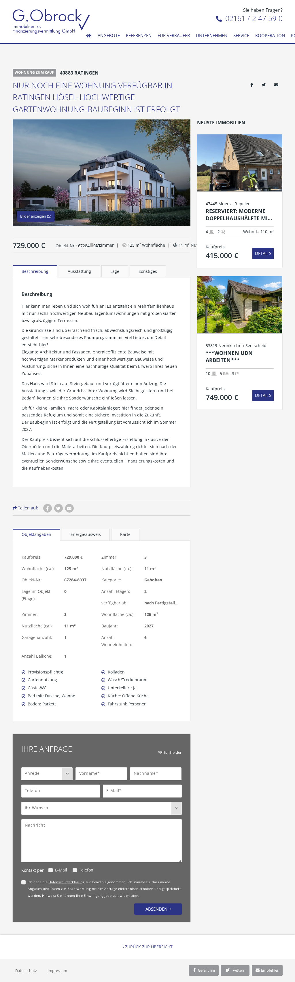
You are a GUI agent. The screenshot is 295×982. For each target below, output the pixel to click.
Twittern (237, 970)
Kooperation (270, 35)
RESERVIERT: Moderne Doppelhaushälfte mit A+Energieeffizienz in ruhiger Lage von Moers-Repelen (238, 215)
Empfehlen (269, 970)
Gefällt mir (206, 970)
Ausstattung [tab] (79, 271)
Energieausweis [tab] (86, 534)
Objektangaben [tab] (36, 534)
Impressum (57, 970)
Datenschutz (26, 970)
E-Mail (61, 870)
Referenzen (139, 35)
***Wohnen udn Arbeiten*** (229, 356)
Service (241, 35)
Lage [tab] (114, 271)
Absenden (156, 909)
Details (263, 253)
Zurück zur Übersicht (148, 946)
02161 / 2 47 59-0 (253, 18)
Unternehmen (211, 35)
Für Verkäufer (174, 35)
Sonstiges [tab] (148, 271)
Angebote (109, 35)
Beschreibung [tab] (35, 271)
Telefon (86, 870)
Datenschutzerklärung (67, 882)
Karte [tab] (125, 534)
